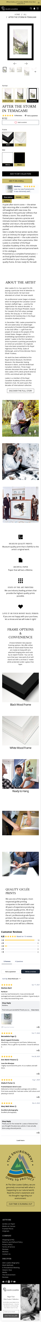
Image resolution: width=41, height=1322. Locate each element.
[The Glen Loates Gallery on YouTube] (14, 1282)
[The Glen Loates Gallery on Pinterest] (12, 1282)
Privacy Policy (7, 1244)
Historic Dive (7, 1270)
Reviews (5, 1249)
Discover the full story (20, 391)
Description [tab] (8, 197)
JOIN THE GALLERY (11, 1316)
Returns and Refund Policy (12, 1242)
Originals (5, 1231)
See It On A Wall (16, 181)
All (25, 14)
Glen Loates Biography (10, 1263)
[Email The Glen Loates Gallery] (3, 1282)
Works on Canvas (8, 1226)
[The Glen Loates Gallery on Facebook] (6, 1282)
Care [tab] (26, 197)
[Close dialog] (38, 1286)
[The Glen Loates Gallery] (15, 8)
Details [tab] (18, 197)
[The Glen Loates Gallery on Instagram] (9, 1282)
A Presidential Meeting (11, 1267)
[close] (39, 3)
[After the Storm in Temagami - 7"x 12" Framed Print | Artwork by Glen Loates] (20, 42)
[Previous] (15, 63)
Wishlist (5, 1252)
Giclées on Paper (8, 1224)
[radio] (8, 95)
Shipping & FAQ (8, 1240)
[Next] (26, 63)
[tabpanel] (20, 233)
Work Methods (7, 1265)
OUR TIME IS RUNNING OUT (20, 1204)
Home (17, 14)
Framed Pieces (7, 1229)
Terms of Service (8, 1247)
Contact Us (6, 1254)
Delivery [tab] (7, 201)
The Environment (8, 1275)
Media (4, 1272)
